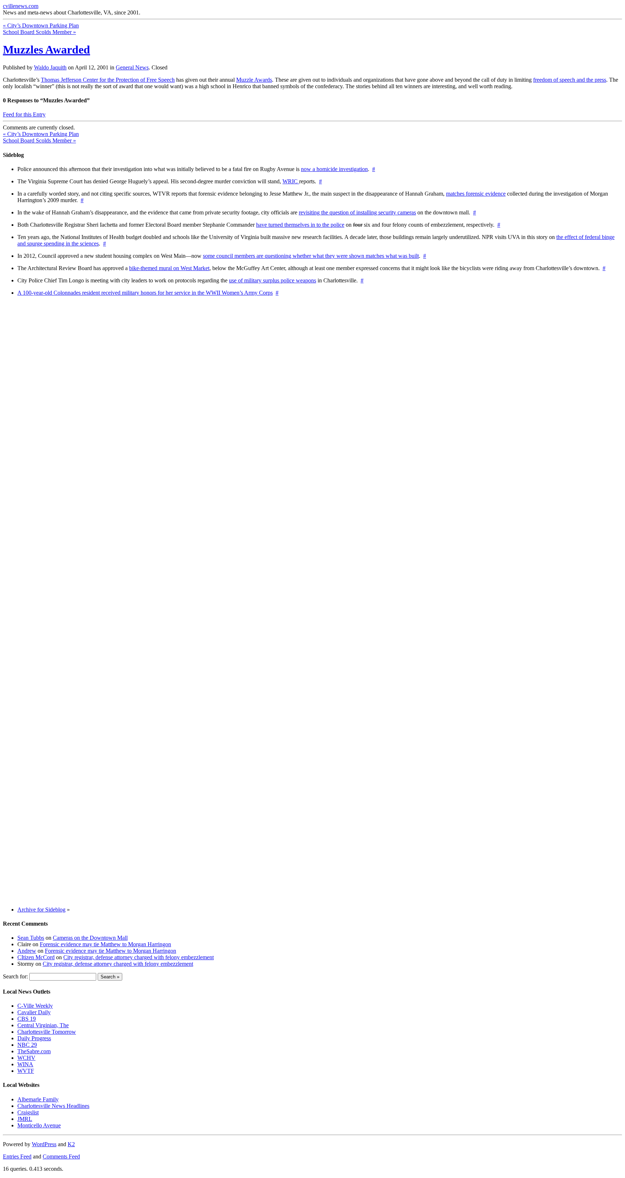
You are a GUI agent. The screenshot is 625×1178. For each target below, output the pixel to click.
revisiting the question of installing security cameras (357, 212)
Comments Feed (61, 1156)
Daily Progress (34, 1038)
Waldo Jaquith (50, 67)
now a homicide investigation (334, 169)
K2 (71, 1144)
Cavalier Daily (34, 1012)
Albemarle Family (38, 1099)
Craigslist (28, 1112)
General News (132, 67)
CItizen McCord (36, 957)
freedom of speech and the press (569, 80)
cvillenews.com (20, 6)
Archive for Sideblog (41, 909)
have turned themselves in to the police (300, 225)
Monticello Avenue (39, 1125)
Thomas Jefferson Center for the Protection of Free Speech (108, 80)
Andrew (26, 951)
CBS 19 (26, 1019)
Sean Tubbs (30, 938)
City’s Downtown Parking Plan (41, 25)
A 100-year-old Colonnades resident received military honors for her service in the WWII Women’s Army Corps (145, 293)
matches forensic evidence (476, 194)
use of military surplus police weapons (272, 280)
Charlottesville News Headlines (53, 1106)
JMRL (24, 1119)
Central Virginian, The (43, 1025)
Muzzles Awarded (46, 49)
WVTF (25, 1071)
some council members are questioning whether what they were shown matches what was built (311, 256)
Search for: (15, 976)
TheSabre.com (34, 1051)
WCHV (26, 1058)
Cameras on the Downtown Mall (90, 938)
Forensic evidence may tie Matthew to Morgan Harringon (105, 944)
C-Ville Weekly (35, 1006)
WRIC (290, 181)
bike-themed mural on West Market (169, 268)
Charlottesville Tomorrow (46, 1032)
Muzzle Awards (254, 80)
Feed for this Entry (24, 114)
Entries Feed (17, 1156)
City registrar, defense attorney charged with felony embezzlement (138, 957)
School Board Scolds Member (39, 32)
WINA (25, 1064)
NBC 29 (27, 1045)
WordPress (44, 1144)
